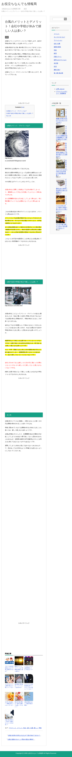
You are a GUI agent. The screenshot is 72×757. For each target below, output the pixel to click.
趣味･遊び (57, 69)
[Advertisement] (24, 89)
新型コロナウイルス (60, 60)
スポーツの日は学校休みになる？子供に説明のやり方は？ (9, 669)
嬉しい (36, 728)
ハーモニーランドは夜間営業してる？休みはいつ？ (28, 668)
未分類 (56, 63)
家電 (55, 53)
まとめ (8, 115)
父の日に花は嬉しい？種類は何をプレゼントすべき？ (9, 703)
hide (23, 107)
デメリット (12, 728)
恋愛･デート (58, 56)
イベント (56, 34)
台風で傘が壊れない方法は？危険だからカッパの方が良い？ (9, 722)
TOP (12, 8)
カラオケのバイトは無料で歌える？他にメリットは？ (9, 686)
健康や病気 (57, 47)
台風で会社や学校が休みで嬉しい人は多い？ (19, 113)
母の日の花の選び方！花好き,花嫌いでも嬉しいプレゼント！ (19, 704)
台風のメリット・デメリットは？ (16, 111)
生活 (7, 37)
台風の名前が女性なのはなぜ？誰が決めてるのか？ (24, 735)
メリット (20, 728)
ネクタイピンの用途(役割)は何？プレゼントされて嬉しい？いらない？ (28, 687)
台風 (31, 728)
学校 (40, 728)
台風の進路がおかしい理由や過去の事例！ (28, 703)
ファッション (58, 40)
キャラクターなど (59, 37)
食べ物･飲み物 (58, 73)
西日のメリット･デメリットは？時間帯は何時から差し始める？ (19, 669)
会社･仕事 (57, 43)
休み (24, 728)
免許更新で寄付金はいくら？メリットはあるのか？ (19, 686)
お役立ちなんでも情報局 (19, 4)
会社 (28, 728)
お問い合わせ (60, 89)
